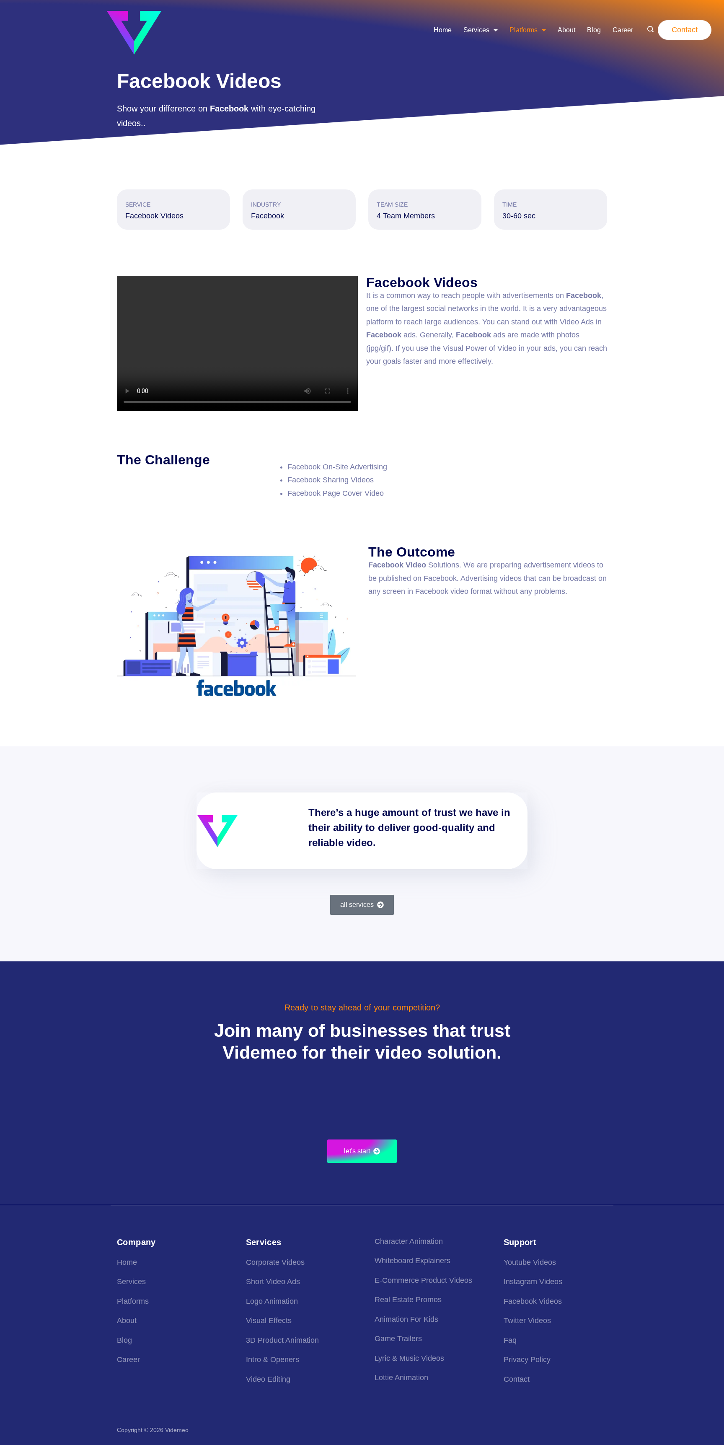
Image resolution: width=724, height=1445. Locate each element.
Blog (594, 30)
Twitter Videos (527, 1320)
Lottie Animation (401, 1377)
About (566, 30)
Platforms (523, 30)
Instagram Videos (533, 1281)
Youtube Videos (530, 1262)
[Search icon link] (650, 30)
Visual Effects (269, 1320)
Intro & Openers (272, 1359)
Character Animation (409, 1241)
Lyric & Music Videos (409, 1358)
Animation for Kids (406, 1319)
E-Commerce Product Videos (423, 1280)
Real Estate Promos (408, 1299)
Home (443, 30)
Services (476, 30)
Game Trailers (398, 1338)
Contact (685, 30)
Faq (510, 1340)
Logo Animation (272, 1301)
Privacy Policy (527, 1359)
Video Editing (268, 1379)
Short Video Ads (273, 1281)
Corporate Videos (275, 1262)
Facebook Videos (533, 1301)
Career (623, 30)
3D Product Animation (282, 1340)
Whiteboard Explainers (412, 1260)
